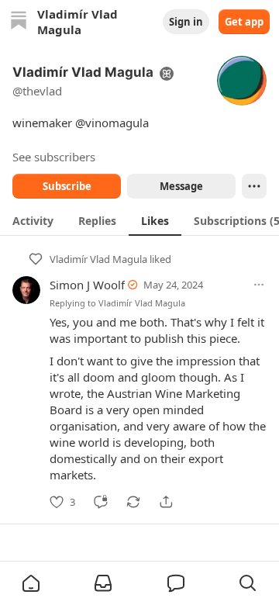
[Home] (18, 22)
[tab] (33, 220)
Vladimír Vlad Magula (98, 259)
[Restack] (133, 501)
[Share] (166, 501)
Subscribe (67, 186)
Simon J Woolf (87, 284)
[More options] (258, 284)
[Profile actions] (254, 186)
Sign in (186, 22)
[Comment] (101, 501)
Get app (244, 22)
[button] (31, 583)
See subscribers (53, 156)
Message (181, 186)
